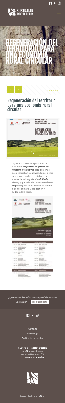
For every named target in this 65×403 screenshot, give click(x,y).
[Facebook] (50, 3)
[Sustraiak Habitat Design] (20, 12)
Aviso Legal (32, 333)
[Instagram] (59, 3)
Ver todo (53, 90)
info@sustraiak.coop (32, 350)
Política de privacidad (33, 338)
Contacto (32, 328)
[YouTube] (54, 3)
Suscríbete (42, 301)
